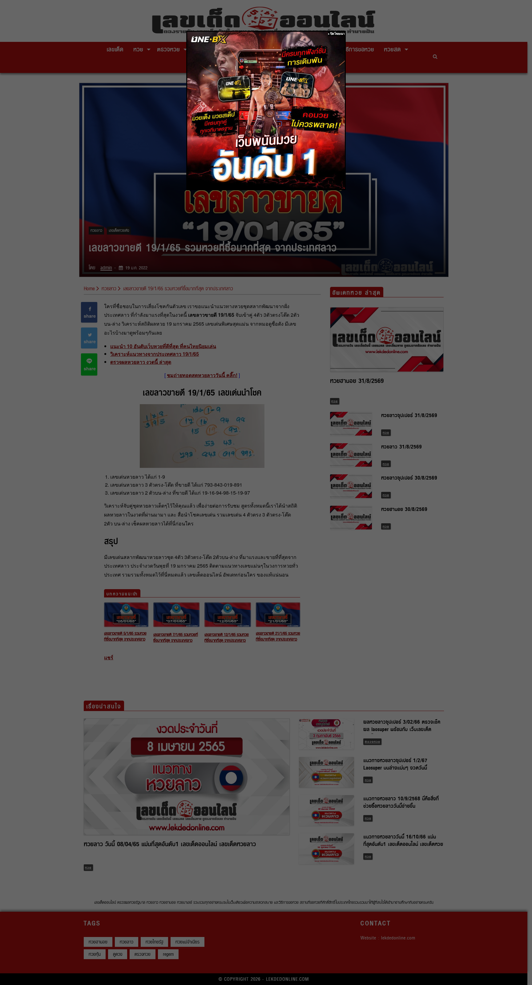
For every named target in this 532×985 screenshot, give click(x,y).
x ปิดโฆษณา (336, 33)
